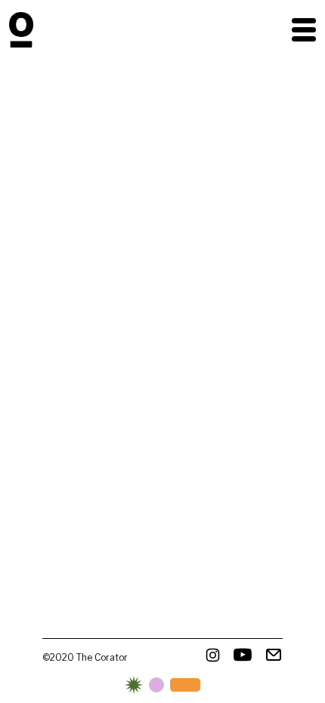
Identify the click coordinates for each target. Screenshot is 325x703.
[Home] (21, 30)
